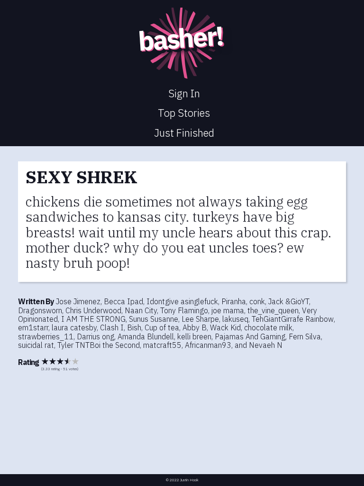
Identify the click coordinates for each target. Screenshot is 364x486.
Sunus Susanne (153, 319)
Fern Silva (305, 336)
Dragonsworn (40, 310)
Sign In (184, 93)
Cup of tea (162, 327)
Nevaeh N (265, 345)
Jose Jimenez (78, 301)
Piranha (233, 301)
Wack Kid (225, 327)
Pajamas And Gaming (250, 336)
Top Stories (184, 113)
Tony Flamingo (184, 310)
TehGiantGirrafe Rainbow (293, 319)
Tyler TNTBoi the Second (98, 345)
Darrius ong (95, 336)
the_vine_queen (273, 310)
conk (257, 301)
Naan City (141, 310)
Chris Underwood (93, 310)
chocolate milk (268, 327)
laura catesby (74, 327)
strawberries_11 (45, 336)
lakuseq (235, 319)
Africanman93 (208, 345)
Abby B (194, 327)
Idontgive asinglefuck (182, 301)
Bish (134, 327)
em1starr (33, 327)
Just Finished (184, 133)
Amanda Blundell (146, 336)
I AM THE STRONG (93, 319)
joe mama (227, 310)
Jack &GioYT (288, 301)
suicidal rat (36, 345)
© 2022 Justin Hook (182, 480)
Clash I (112, 327)
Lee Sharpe (200, 319)
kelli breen (194, 336)
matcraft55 (162, 345)
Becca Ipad (123, 301)
